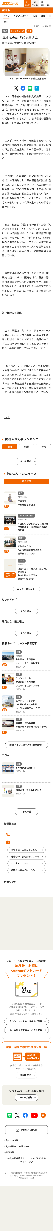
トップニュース (21, 15)
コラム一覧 (25, 811)
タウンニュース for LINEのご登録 (26, 1021)
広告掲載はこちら (19, 863)
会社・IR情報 (11, 1140)
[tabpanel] (26, 64)
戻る (6, 22)
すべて (6, 15)
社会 (43, 15)
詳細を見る (25, 1075)
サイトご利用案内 (37, 1158)
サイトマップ (26, 1162)
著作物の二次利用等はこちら (25, 856)
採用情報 (9, 1152)
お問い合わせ (29, 1130)
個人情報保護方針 (16, 1158)
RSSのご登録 (25, 1097)
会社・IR (35, 5)
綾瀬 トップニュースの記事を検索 (25, 744)
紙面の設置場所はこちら (23, 870)
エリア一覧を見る (26, 589)
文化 (35, 15)
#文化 (7, 417)
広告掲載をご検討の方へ (17, 1146)
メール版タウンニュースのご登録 (26, 1030)
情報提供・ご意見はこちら (24, 850)
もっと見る (25, 461)
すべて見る (26, 611)
